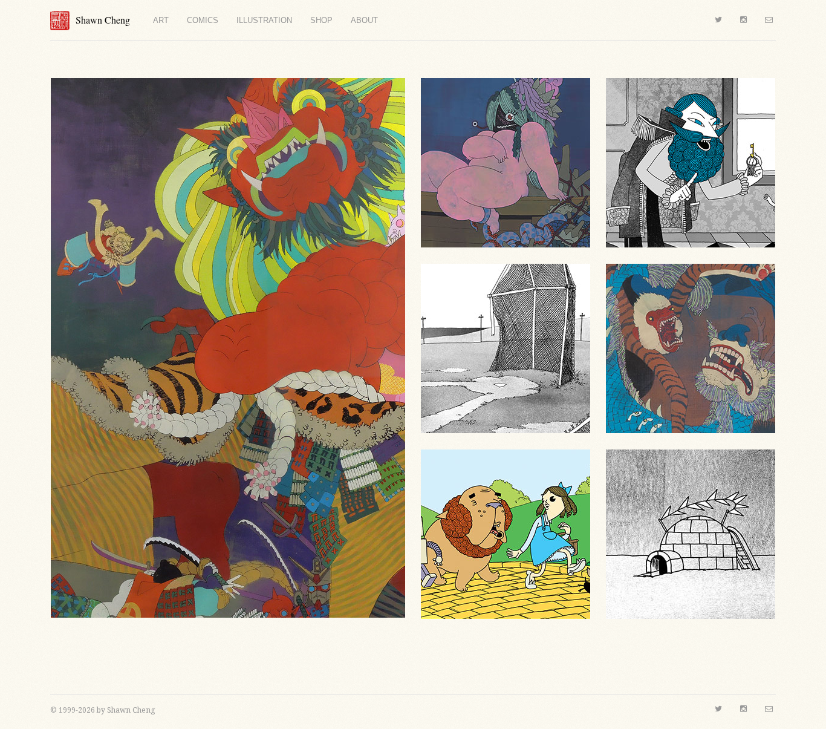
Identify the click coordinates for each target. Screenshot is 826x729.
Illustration (264, 20)
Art (161, 20)
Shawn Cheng (103, 19)
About (364, 20)
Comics (202, 20)
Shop (321, 20)
